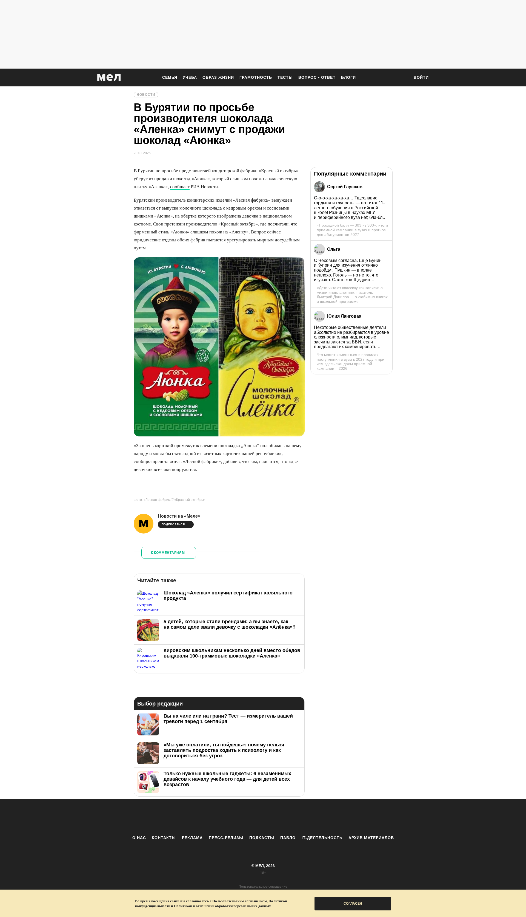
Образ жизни (218, 77)
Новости (146, 95)
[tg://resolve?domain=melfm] (218, 817)
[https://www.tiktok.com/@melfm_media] (263, 817)
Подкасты (261, 838)
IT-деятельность (322, 838)
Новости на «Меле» (179, 516)
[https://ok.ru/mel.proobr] (293, 817)
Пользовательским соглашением (239, 901)
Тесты (285, 77)
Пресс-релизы (226, 838)
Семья (169, 77)
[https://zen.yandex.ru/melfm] (233, 817)
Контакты (164, 838)
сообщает (180, 186)
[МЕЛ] (109, 77)
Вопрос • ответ (317, 77)
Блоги (348, 77)
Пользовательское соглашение (263, 886)
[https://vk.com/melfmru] (248, 817)
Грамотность (255, 77)
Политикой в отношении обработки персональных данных (222, 906)
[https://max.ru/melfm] (308, 817)
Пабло (288, 838)
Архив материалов (371, 838)
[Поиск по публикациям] (402, 77)
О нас (139, 838)
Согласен (353, 903)
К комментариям (168, 553)
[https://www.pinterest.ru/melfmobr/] (278, 817)
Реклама (192, 838)
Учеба (190, 77)
